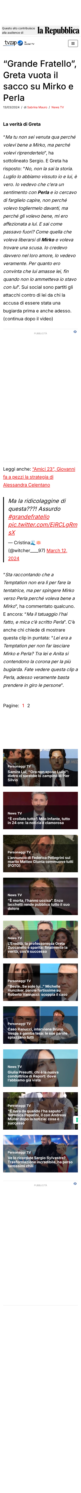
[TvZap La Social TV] (18, 43)
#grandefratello (28, 516)
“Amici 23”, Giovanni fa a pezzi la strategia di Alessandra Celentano (39, 476)
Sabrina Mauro (37, 107)
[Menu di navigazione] (73, 43)
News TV (58, 107)
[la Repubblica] (58, 32)
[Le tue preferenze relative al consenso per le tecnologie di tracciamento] (77, 1120)
